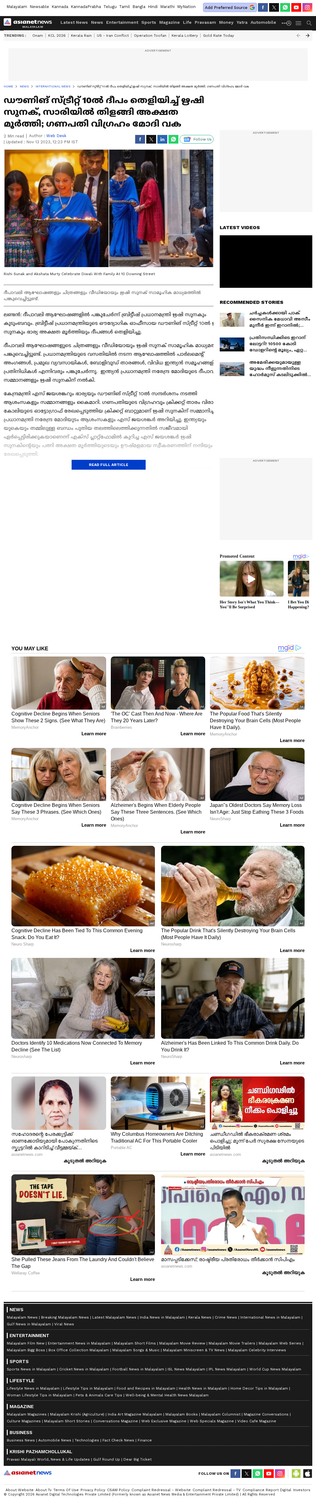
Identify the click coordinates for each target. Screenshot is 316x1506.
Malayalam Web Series (280, 1343)
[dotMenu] (284, 23)
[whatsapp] (285, 7)
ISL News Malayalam (186, 1369)
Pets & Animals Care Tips (99, 1395)
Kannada (60, 6)
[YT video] (296, 7)
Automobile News (54, 1440)
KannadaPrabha (86, 6)
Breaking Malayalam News (65, 1317)
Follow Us (202, 139)
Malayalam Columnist (220, 1414)
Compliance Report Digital (267, 1490)
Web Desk (56, 135)
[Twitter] (274, 7)
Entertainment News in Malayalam (79, 1343)
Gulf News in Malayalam (29, 1324)
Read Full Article (108, 465)
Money (226, 22)
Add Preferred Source (226, 7)
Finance (145, 1440)
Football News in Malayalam (138, 1369)
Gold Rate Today (218, 35)
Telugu (110, 6)
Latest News (74, 22)
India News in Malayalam (162, 1317)
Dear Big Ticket (137, 1459)
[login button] (290, 23)
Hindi (153, 6)
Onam (37, 35)
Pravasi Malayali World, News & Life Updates (48, 1459)
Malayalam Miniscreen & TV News (194, 1350)
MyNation (186, 6)
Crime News (226, 1317)
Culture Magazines (24, 1421)
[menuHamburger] (299, 23)
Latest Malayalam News (114, 1317)
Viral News (64, 1324)
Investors (301, 1490)
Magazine (169, 22)
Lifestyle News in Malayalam (33, 1388)
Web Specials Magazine (212, 1421)
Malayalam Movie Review (182, 1343)
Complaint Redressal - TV (217, 1490)
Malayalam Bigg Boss (26, 1350)
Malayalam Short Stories (67, 1421)
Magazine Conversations (266, 1414)
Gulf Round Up (106, 1459)
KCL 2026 (57, 35)
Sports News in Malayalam (31, 1369)
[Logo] (30, 23)
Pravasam (205, 22)
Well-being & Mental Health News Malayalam (167, 1395)
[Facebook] (263, 7)
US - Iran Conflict (113, 35)
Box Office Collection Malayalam (78, 1350)
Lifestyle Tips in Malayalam (88, 1388)
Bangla (138, 6)
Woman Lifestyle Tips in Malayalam (39, 1395)
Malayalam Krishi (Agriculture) (77, 1414)
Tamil (124, 6)
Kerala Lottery (185, 35)
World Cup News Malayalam (275, 1369)
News (97, 22)
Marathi (167, 6)
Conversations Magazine (115, 1421)
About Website (20, 1490)
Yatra (242, 22)
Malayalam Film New (25, 1343)
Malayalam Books (181, 1414)
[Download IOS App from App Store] (307, 1473)
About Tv (43, 1490)
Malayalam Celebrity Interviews (257, 1350)
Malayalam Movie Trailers (232, 1343)
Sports (148, 22)
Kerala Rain (81, 35)
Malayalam (16, 6)
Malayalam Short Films (135, 1343)
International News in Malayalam (270, 1317)
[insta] (307, 7)
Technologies (87, 1440)
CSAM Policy (118, 1490)
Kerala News (199, 1317)
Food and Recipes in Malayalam (146, 1388)
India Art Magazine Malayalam (135, 1414)
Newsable (39, 6)
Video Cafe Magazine (256, 1421)
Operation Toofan (150, 35)
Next (307, 35)
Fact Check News (118, 1440)
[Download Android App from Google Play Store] (296, 1473)
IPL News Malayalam (227, 1369)
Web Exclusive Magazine (163, 1421)
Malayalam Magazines (27, 1414)
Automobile (263, 22)
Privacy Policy (93, 1490)
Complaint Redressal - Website (161, 1490)
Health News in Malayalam (203, 1388)
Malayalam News (22, 1317)
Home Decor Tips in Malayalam (259, 1388)
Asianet (28, 1472)
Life (187, 22)
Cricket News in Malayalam (84, 1369)
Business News (21, 1440)
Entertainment (122, 22)
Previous (298, 35)
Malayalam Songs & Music (136, 1350)
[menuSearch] (309, 23)
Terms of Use (66, 1490)
